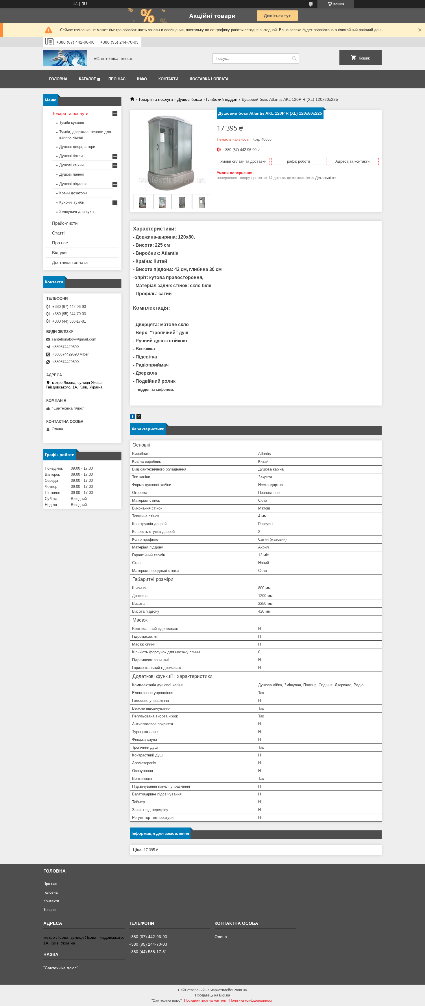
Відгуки (59, 252)
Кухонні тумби (71, 202)
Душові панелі (71, 174)
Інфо (142, 79)
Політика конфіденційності (251, 1000)
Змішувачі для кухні (77, 211)
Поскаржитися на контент (205, 1000)
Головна (58, 79)
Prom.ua (240, 990)
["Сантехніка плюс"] (65, 58)
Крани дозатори (73, 193)
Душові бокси (189, 99)
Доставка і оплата (209, 79)
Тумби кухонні (71, 122)
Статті (58, 232)
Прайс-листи (64, 223)
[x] (138, 417)
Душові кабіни (71, 165)
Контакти (168, 79)
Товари (49, 910)
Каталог (87, 79)
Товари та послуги (155, 99)
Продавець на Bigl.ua (212, 995)
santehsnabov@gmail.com (74, 339)
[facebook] (132, 417)
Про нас (116, 79)
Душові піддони (72, 184)
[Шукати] (294, 58)
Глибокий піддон (221, 99)
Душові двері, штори (77, 146)
